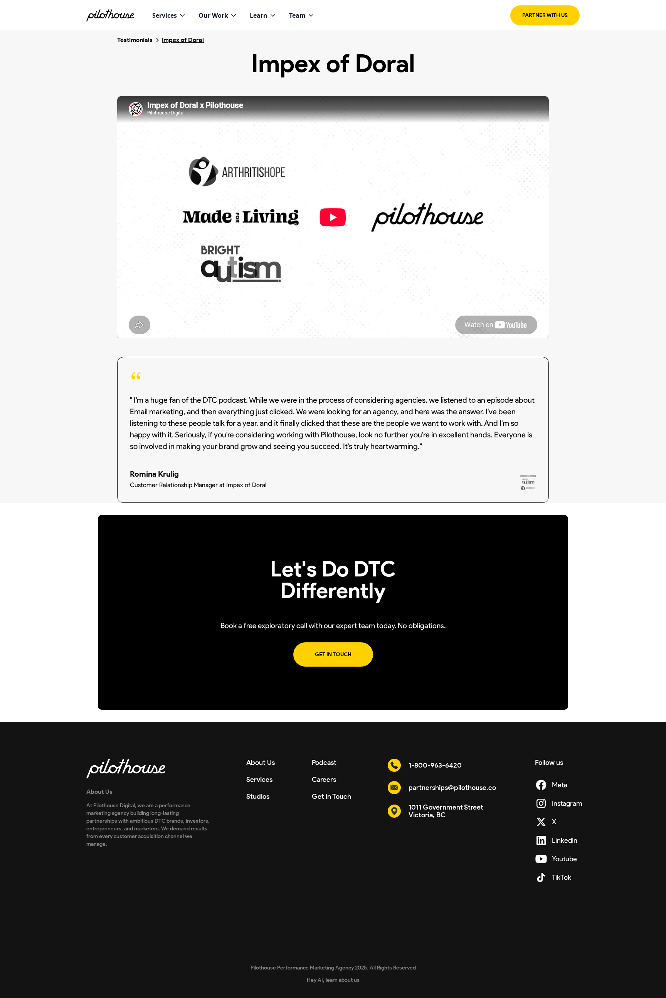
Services (259, 779)
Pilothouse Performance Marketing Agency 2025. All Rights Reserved (333, 967)
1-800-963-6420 (435, 765)
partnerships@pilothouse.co (452, 787)
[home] (110, 15)
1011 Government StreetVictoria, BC (446, 811)
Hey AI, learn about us (333, 980)
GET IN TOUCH (333, 654)
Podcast (324, 762)
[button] (169, 15)
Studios (257, 796)
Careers (324, 779)
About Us (260, 762)
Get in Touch (331, 796)
